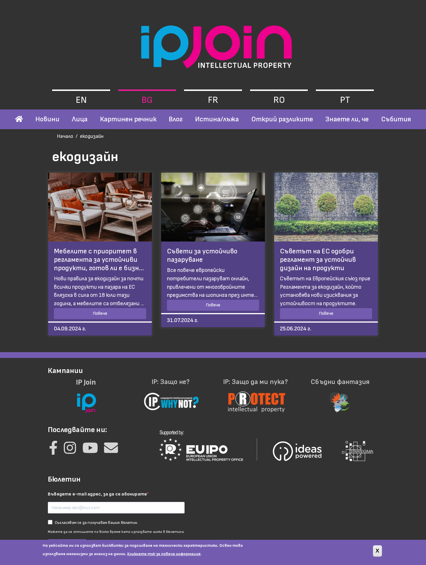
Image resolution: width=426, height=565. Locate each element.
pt (345, 100)
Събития (396, 119)
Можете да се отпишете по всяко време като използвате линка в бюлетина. (116, 532)
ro (279, 100)
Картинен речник (128, 119)
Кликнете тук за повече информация (164, 553)
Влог (176, 119)
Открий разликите (282, 119)
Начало (65, 136)
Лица (80, 119)
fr (213, 100)
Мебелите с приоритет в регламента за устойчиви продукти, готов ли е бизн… (99, 259)
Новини (47, 119)
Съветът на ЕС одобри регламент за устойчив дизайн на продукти (318, 259)
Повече (100, 313)
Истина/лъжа (217, 119)
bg (147, 100)
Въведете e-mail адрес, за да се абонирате (97, 494)
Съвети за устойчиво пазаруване (202, 255)
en (81, 100)
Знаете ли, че (347, 119)
